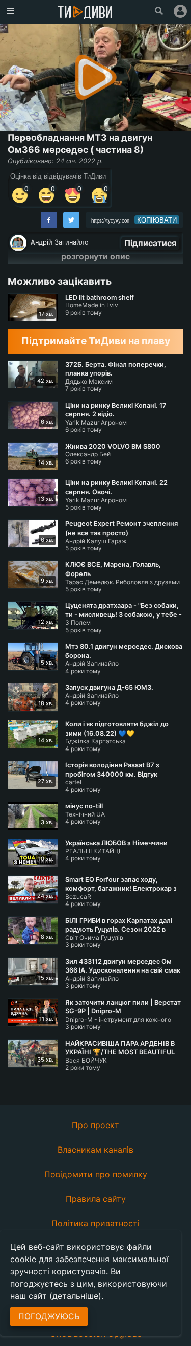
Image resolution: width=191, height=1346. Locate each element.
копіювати (157, 220)
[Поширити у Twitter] (71, 220)
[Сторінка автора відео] (18, 243)
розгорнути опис (95, 256)
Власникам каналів (95, 1149)
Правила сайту (96, 1199)
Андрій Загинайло (60, 242)
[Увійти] (180, 11)
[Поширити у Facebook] (49, 220)
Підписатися (150, 243)
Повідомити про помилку (95, 1174)
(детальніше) (75, 1296)
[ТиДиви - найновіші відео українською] (85, 13)
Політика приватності (95, 1223)
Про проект (95, 1125)
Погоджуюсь (48, 1316)
